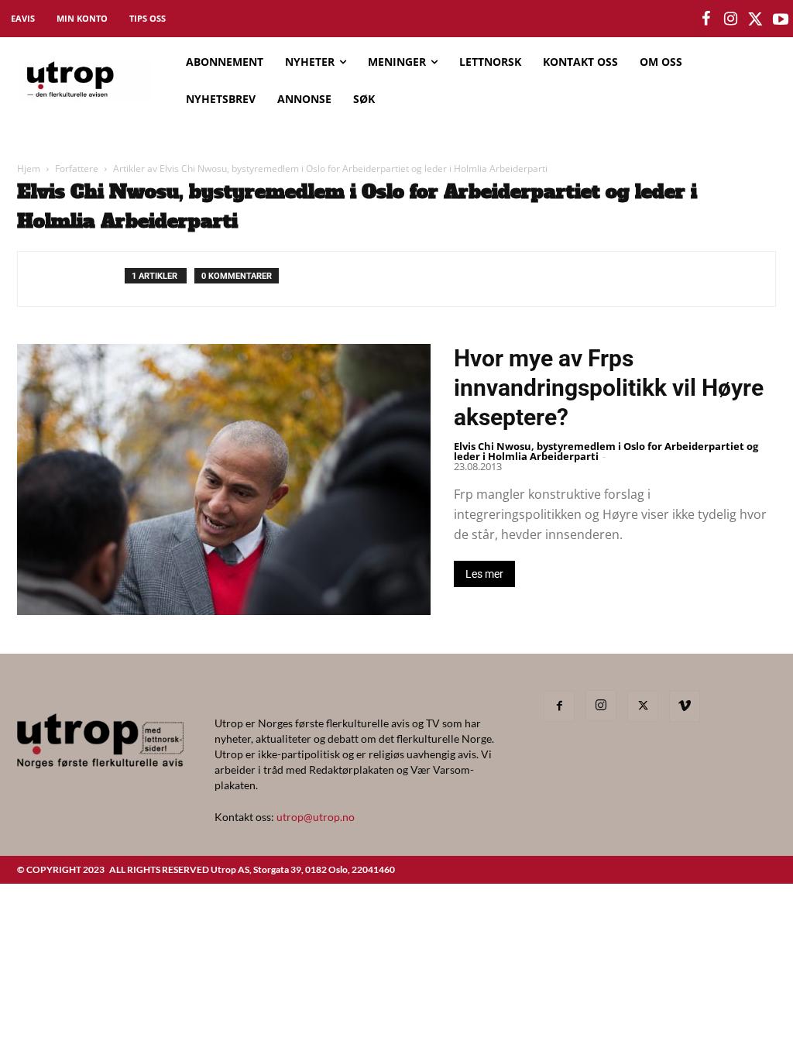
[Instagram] (600, 705)
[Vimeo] (684, 706)
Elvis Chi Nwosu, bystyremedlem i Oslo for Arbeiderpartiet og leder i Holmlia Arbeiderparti (606, 451)
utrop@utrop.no (315, 816)
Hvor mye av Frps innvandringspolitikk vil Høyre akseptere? (609, 388)
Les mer (484, 574)
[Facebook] (559, 706)
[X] (642, 706)
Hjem (28, 168)
